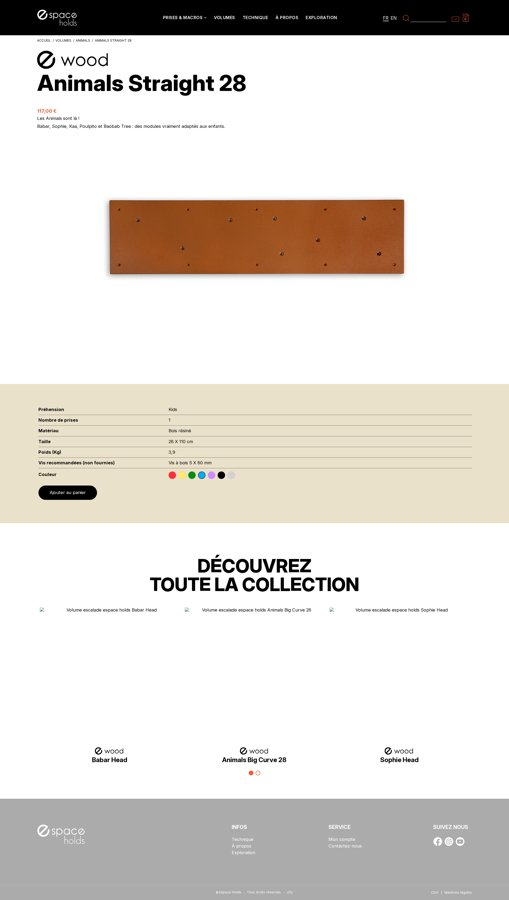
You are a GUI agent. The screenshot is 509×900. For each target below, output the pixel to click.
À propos (241, 846)
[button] (184, 18)
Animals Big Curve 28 (254, 760)
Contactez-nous (345, 846)
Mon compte (341, 839)
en (394, 18)
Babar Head (109, 760)
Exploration (243, 852)
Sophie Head (399, 760)
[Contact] (455, 17)
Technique (242, 839)
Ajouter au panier (68, 492)
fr (386, 18)
